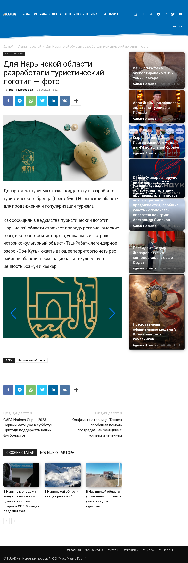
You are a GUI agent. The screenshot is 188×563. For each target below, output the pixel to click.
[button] (135, 14)
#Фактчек (131, 550)
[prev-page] (6, 521)
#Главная (74, 550)
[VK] (65, 101)
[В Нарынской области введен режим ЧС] (63, 475)
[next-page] (14, 521)
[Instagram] (151, 14)
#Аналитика (94, 550)
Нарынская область (32, 360)
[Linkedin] (53, 101)
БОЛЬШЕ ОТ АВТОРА (57, 453)
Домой (8, 46)
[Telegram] (158, 14)
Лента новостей (29, 46)
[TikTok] (166, 14)
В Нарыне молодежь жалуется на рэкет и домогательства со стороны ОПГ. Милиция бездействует (21, 501)
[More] (76, 101)
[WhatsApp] (31, 101)
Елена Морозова (20, 89)
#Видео (148, 550)
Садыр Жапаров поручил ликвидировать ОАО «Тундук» (155, 182)
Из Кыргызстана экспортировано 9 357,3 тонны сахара (155, 73)
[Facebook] (144, 14)
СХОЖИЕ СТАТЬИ (20, 453)
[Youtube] (180, 14)
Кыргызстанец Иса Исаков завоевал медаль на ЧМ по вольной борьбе (156, 142)
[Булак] (10, 14)
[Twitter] (173, 14)
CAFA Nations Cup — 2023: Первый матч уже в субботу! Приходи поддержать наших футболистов (27, 428)
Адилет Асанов (144, 84)
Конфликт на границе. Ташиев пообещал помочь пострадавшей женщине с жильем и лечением (96, 428)
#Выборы (166, 550)
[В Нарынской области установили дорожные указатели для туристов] (104, 475)
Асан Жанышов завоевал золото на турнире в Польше (156, 108)
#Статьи (113, 550)
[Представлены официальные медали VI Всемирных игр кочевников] (157, 312)
